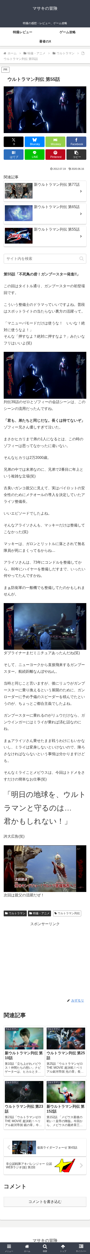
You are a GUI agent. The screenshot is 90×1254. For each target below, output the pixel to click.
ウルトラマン (17, 913)
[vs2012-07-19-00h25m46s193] (45, 868)
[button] (76, 154)
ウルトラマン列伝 (69, 913)
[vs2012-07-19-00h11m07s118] (45, 626)
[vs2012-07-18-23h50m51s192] (45, 375)
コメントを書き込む (45, 1202)
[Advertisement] (45, 959)
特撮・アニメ (41, 913)
